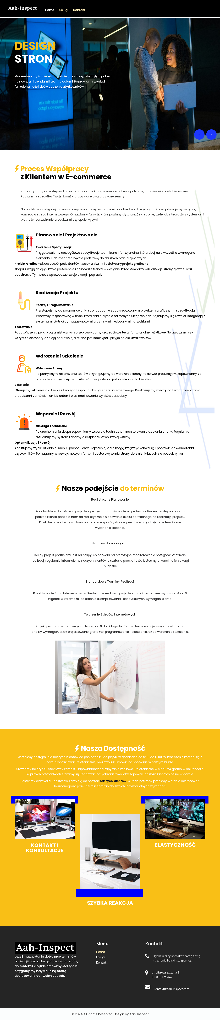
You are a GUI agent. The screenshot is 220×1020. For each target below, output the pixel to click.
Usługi (63, 10)
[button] (199, 134)
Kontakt (79, 10)
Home (49, 10)
